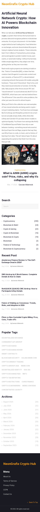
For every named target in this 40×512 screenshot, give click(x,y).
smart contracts (9, 354)
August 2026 (20, 402)
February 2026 (20, 426)
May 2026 (20, 414)
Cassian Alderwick (26, 185)
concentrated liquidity (12, 390)
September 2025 (20, 445)
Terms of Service (10, 481)
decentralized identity (12, 370)
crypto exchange (9, 346)
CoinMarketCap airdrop (12, 342)
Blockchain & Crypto (20, 237)
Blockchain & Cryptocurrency (20, 249)
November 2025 (20, 437)
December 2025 (20, 433)
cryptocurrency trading (12, 362)
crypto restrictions (11, 382)
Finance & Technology (20, 245)
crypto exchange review (12, 350)
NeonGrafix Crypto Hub (18, 4)
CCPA (5, 490)
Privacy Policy (8, 485)
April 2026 (20, 418)
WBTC (25, 374)
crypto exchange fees (11, 374)
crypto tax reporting (11, 378)
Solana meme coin (29, 358)
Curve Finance (28, 382)
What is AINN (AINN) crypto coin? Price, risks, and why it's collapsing (20, 177)
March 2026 (20, 422)
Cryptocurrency (20, 170)
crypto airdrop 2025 (10, 366)
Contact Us (7, 494)
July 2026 (20, 406)
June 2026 (20, 410)
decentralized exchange (12, 338)
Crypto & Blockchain (20, 233)
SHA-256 (27, 370)
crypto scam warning (11, 386)
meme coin (25, 366)
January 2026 (20, 429)
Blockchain (20, 241)
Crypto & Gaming (20, 229)
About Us (6, 477)
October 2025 (20, 441)
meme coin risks (29, 386)
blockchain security (10, 358)
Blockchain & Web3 (20, 225)
